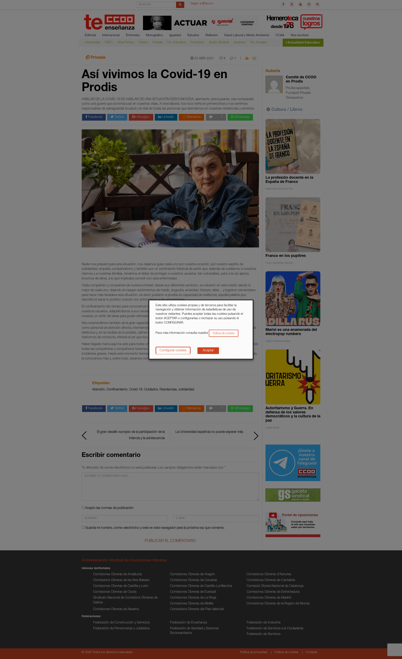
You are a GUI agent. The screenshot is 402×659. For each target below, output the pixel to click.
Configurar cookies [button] (173, 350)
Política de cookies (223, 333)
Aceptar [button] (208, 350)
